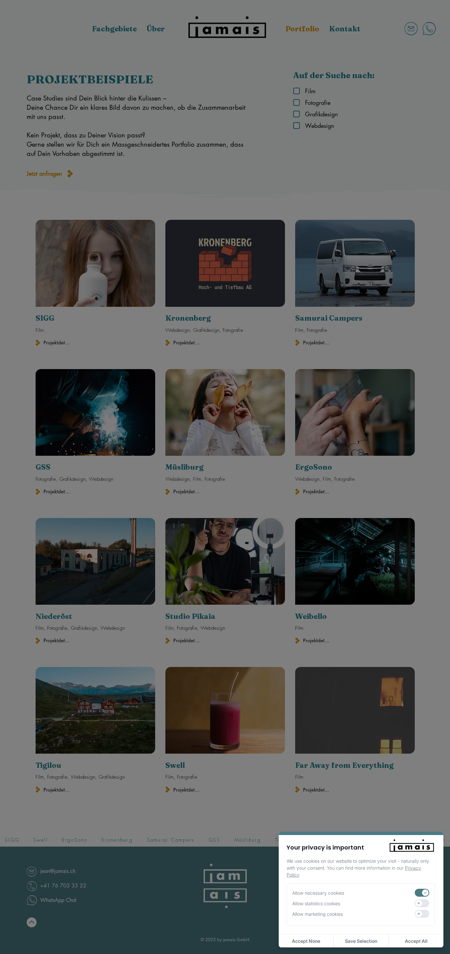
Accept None (306, 941)
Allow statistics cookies (316, 903)
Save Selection (361, 941)
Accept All (416, 941)
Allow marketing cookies (317, 914)
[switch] (422, 893)
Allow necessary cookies (318, 893)
